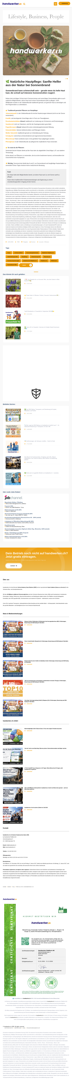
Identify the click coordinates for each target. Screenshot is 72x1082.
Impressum (17, 1027)
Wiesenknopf (10, 139)
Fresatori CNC (9, 506)
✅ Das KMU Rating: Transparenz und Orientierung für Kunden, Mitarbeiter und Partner (40, 410)
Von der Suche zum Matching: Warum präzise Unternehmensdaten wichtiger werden (45, 748)
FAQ (13, 886)
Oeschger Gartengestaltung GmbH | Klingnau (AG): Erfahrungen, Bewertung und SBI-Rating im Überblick (45, 701)
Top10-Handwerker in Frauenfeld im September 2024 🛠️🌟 (39, 311)
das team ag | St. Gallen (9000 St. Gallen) (16, 515)
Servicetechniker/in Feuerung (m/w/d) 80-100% (18, 513)
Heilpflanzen (44, 260)
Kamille (8, 118)
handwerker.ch (27, 998)
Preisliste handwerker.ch (25, 886)
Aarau (8, 252)
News (9, 886)
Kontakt (12, 565)
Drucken (33, 242)
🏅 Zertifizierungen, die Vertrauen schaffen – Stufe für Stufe (39, 441)
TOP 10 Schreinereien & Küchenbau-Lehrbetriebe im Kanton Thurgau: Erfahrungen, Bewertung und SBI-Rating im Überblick (45, 681)
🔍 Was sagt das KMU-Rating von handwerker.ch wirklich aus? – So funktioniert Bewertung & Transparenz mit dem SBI (41, 426)
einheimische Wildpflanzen (30, 260)
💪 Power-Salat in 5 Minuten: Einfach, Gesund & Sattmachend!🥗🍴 (42, 295)
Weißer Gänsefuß (11, 133)
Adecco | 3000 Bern (11, 511)
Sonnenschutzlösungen (13, 260)
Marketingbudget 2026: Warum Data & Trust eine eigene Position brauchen (43, 728)
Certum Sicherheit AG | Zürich (13, 538)
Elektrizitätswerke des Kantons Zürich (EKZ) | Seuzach (20, 522)
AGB (24, 1027)
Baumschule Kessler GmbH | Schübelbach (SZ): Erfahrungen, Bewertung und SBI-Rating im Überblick (46, 661)
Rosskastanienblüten (13, 121)
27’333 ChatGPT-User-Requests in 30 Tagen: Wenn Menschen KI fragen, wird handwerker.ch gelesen (43, 768)
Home (4, 886)
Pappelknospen (11, 127)
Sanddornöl (10, 124)
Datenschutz (9, 1027)
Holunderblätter (11, 130)
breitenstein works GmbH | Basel (14, 534)
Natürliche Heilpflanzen (48, 252)
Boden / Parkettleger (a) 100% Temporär (16, 532)
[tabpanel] (36, 50)
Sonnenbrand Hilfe (12, 264)
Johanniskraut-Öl (35, 256)
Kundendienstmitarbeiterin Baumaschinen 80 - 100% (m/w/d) (23, 517)
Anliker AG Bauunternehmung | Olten (15, 526)
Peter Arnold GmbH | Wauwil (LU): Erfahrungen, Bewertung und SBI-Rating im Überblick (46, 641)
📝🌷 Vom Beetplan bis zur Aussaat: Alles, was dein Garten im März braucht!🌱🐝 (42, 280)
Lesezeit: (41, 242)
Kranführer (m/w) (10, 525)
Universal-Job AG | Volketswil (13, 519)
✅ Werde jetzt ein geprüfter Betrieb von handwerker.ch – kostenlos (41, 473)
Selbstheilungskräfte (12, 256)
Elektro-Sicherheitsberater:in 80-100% (16, 536)
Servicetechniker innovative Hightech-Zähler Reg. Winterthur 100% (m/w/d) (27, 529)
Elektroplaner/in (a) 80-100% (13, 510)
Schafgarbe (9, 136)
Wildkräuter (54, 260)
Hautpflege (24, 256)
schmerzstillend (18, 252)
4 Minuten (46, 242)
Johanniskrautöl (11, 113)
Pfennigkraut (10, 141)
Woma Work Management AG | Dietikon (16, 503)
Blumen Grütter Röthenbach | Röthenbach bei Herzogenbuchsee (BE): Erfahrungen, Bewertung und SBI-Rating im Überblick (45, 622)
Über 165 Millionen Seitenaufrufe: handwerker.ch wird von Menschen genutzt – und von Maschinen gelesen (46, 788)
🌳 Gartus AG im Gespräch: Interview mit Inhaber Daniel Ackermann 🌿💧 (41, 327)
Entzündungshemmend (32, 252)
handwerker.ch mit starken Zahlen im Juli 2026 (36, 807)
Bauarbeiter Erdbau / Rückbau (14, 502)
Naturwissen (47, 256)
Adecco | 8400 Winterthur (12, 530)
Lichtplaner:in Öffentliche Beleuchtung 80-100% (19, 521)
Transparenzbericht (33, 1027)
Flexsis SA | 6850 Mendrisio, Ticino (15, 507)
